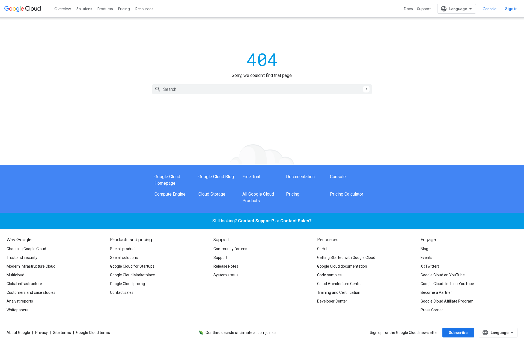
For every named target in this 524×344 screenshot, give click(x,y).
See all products (124, 249)
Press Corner (432, 310)
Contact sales (121, 292)
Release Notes (225, 266)
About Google (18, 332)
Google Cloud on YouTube (443, 275)
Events (426, 257)
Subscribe (458, 332)
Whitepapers (17, 310)
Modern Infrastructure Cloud (31, 266)
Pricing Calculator (346, 194)
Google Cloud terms (93, 332)
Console (489, 8)
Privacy (41, 332)
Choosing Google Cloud (26, 249)
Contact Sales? (296, 220)
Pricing (124, 8)
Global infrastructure (24, 284)
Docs (408, 8)
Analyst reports (20, 301)
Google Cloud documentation (342, 266)
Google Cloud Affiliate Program (447, 301)
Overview (62, 8)
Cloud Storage (211, 194)
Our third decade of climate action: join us (241, 332)
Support (424, 8)
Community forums (230, 249)
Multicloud (15, 275)
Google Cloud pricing (127, 284)
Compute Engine (170, 194)
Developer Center (332, 301)
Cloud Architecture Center (339, 284)
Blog (424, 249)
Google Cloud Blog (216, 176)
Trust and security (22, 257)
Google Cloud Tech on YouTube (447, 284)
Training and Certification (338, 292)
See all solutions (124, 257)
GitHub (323, 249)
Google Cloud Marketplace (132, 275)
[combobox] (262, 89)
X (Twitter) (430, 266)
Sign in (511, 9)
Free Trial (251, 176)
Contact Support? (256, 220)
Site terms (62, 332)
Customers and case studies (31, 292)
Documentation (300, 176)
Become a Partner (436, 292)
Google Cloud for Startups (132, 266)
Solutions (84, 8)
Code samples (329, 275)
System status (226, 275)
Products (105, 8)
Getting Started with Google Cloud (346, 257)
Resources (144, 8)
